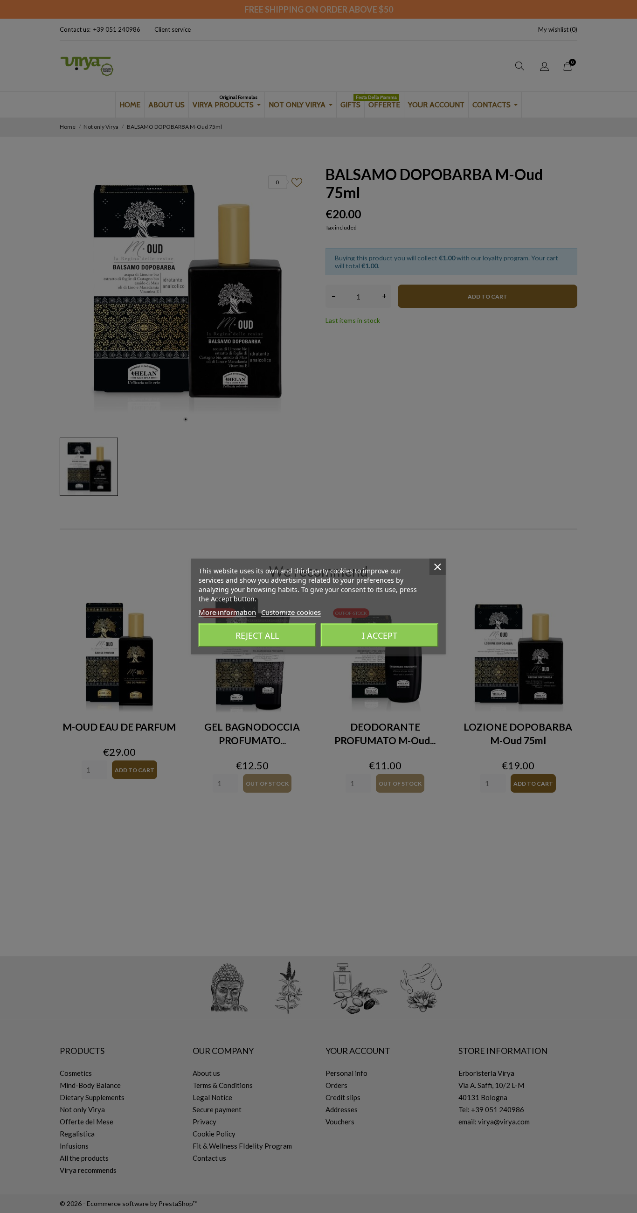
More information (227, 612)
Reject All (257, 635)
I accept (379, 635)
